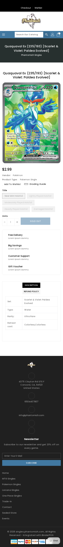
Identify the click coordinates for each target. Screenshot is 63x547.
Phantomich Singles (31, 55)
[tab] (31, 285)
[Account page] (53, 35)
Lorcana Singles (10, 490)
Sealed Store (9, 512)
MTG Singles (8, 478)
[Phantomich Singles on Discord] (34, 3)
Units (5, 216)
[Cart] (59, 35)
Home (5, 472)
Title (4, 190)
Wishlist (38, 7)
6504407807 (31, 401)
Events (6, 518)
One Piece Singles (12, 495)
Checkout (26, 7)
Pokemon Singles (11, 484)
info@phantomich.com (31, 415)
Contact (7, 507)
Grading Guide (37, 184)
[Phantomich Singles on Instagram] (29, 3)
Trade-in (7, 501)
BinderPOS (48, 535)
